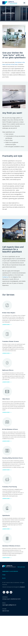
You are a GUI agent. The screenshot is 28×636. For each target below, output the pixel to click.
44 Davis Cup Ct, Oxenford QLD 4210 (11, 599)
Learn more (6, 324)
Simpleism (22, 587)
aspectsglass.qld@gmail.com (9, 605)
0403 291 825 (5, 611)
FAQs (3, 574)
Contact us (5, 277)
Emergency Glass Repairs (10, 571)
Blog (4, 578)
